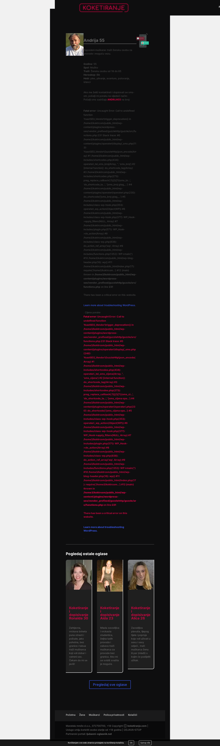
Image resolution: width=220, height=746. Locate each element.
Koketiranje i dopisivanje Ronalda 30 (78, 613)
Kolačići (132, 714)
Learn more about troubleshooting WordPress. (110, 305)
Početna (70, 714)
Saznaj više (145, 742)
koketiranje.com (137, 725)
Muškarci (94, 714)
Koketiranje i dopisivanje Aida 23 (109, 613)
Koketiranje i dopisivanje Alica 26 (140, 613)
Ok (131, 742)
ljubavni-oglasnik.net (99, 733)
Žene (82, 714)
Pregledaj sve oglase (110, 685)
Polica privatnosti (114, 714)
